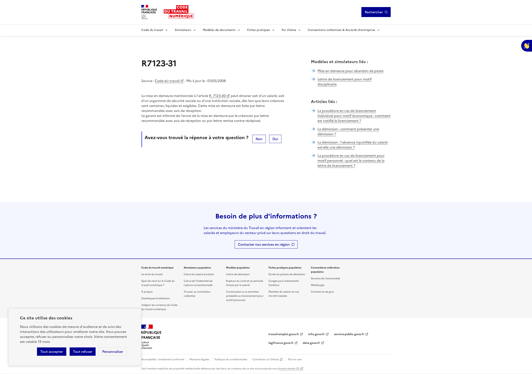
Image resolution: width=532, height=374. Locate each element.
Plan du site (295, 359)
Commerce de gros (322, 292)
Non (259, 138)
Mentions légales (199, 359)
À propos (147, 292)
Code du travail (152, 30)
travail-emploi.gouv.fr (283, 334)
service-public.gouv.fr (349, 334)
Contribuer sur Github (265, 359)
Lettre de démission (238, 274)
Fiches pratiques (258, 30)
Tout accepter (51, 351)
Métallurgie (317, 285)
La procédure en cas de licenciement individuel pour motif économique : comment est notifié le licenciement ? (354, 115)
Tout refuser (82, 351)
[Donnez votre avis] (526, 46)
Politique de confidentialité (230, 359)
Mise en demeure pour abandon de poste (350, 70)
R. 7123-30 (217, 95)
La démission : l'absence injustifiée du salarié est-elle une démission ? (353, 145)
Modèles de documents (219, 30)
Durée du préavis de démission (286, 274)
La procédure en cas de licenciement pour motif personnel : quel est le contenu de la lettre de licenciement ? (351, 160)
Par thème (289, 30)
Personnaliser (112, 351)
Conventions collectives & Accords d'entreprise (341, 30)
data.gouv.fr (311, 343)
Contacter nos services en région (264, 244)
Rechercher (374, 12)
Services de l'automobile (325, 278)
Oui (275, 138)
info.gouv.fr (316, 334)
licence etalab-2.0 (288, 368)
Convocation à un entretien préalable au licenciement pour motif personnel (245, 296)
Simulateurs (183, 30)
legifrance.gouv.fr (281, 343)
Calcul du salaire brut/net (199, 274)
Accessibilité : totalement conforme (162, 359)
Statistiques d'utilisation (155, 298)
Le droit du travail (152, 274)
